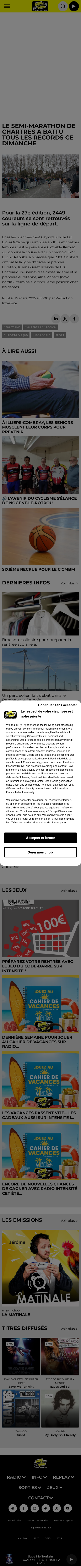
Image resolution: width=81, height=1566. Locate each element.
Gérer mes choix (40, 852)
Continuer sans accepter (57, 705)
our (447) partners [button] (26, 724)
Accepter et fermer (40, 837)
